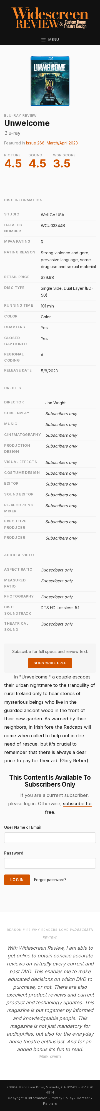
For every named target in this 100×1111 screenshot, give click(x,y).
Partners (50, 1103)
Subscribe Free (50, 663)
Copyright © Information (27, 1098)
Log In (17, 880)
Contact (83, 1098)
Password (13, 853)
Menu (52, 39)
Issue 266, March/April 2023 (52, 143)
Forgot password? (50, 880)
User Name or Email (22, 827)
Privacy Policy (62, 1098)
